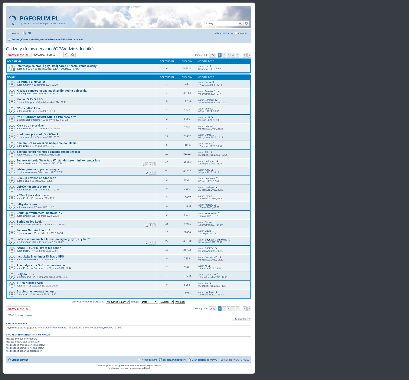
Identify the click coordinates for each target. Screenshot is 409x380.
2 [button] (224, 55)
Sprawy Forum (71, 69)
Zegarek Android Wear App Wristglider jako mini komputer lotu (58, 160)
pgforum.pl (39, 18)
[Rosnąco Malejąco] (166, 301)
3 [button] (228, 55)
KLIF (207, 117)
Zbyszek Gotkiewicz (216, 239)
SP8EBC (27, 69)
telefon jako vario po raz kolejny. (38, 169)
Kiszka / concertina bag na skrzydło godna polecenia (51, 90)
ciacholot (209, 292)
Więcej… (16, 33)
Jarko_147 (30, 277)
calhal (26, 181)
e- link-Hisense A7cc (30, 282)
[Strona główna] (13, 20)
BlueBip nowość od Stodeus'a (36, 178)
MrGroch (30, 163)
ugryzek (27, 93)
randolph (27, 111)
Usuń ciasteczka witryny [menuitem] (204, 359)
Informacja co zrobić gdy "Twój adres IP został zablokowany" (57, 66)
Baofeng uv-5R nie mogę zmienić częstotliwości (48, 151)
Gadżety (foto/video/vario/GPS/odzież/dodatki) (50, 48)
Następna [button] (249, 55)
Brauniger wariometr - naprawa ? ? (39, 212)
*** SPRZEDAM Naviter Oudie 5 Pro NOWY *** (46, 116)
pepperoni (210, 178)
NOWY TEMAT (17, 55)
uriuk (26, 146)
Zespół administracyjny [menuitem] (174, 359)
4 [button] (233, 55)
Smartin (27, 84)
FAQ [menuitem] (28, 33)
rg (206, 266)
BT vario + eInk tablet (31, 81)
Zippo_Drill (30, 242)
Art (24, 285)
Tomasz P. (210, 91)
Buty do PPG (25, 274)
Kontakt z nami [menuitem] (149, 359)
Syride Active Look (29, 221)
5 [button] (237, 55)
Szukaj (240, 23)
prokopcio (210, 161)
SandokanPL (29, 259)
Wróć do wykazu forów (20, 315)
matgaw (209, 204)
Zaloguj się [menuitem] (243, 33)
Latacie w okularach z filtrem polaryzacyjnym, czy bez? (53, 239)
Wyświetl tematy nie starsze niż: (89, 301)
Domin (208, 82)
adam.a (209, 108)
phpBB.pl (145, 368)
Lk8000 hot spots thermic (33, 186)
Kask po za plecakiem (31, 125)
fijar (207, 66)
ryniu (207, 169)
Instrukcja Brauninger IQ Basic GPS (40, 256)
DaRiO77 (28, 250)
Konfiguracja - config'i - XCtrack (38, 134)
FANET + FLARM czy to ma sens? (39, 247)
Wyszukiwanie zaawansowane (246, 23)
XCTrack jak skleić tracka (33, 195)
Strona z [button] (212, 55)
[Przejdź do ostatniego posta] (210, 66)
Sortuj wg (136, 301)
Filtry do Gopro (27, 204)
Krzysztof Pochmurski (34, 268)
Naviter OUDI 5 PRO (30, 99)
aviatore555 (29, 215)
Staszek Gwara (31, 224)
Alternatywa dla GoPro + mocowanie (41, 265)
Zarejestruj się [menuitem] (225, 33)
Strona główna (20, 359)
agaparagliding (32, 119)
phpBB (122, 365)
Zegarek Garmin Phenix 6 (33, 230)
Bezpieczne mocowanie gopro (36, 291)
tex (27, 294)
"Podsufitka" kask (28, 108)
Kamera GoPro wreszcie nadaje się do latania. (47, 143)
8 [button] (244, 55)
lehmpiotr (30, 102)
